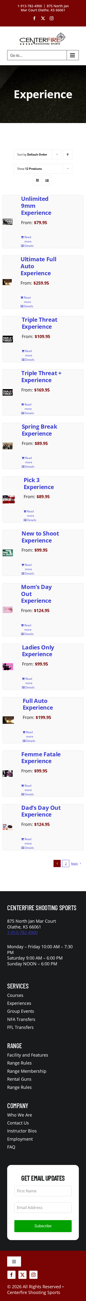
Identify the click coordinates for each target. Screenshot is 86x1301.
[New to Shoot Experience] (8, 552)
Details (29, 246)
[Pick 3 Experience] (9, 499)
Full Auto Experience (38, 704)
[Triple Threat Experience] (8, 339)
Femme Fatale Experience (41, 757)
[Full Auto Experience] (8, 720)
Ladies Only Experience (38, 650)
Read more (28, 239)
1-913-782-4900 (22, 932)
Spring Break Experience (39, 429)
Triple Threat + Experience (41, 376)
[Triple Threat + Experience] (8, 392)
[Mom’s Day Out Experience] (7, 610)
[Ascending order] (67, 154)
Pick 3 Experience (39, 483)
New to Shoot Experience (40, 536)
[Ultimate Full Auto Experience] (7, 282)
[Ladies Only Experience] (8, 666)
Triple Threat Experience (39, 322)
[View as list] (47, 180)
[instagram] (33, 1274)
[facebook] (11, 1274)
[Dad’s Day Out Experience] (8, 827)
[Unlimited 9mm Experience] (7, 222)
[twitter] (22, 1274)
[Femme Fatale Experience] (8, 773)
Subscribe (43, 1226)
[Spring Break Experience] (8, 446)
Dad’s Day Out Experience (40, 811)
